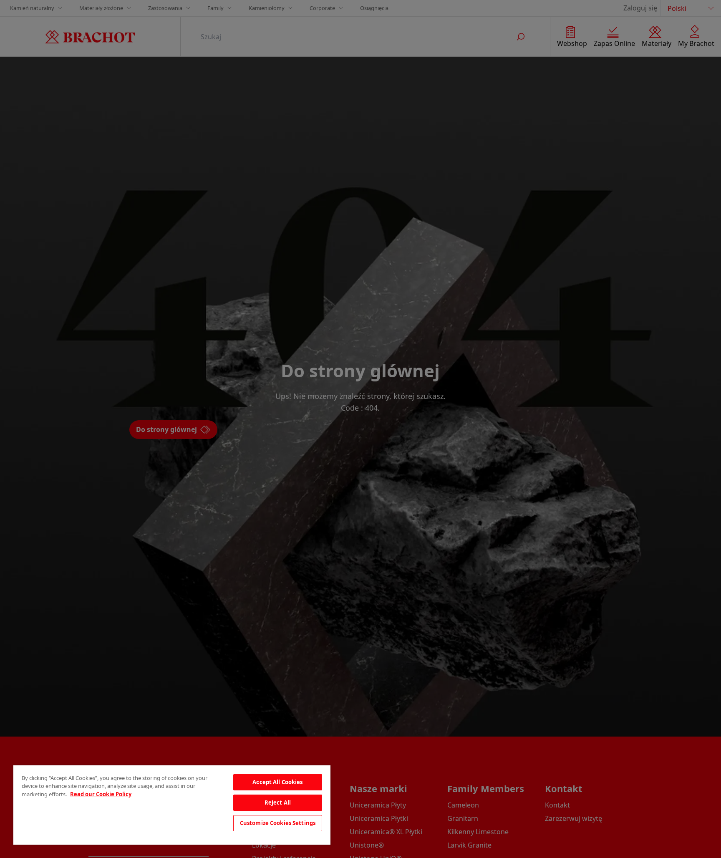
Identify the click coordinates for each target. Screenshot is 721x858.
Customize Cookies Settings (277, 823)
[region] (171, 805)
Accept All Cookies (277, 782)
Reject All (278, 802)
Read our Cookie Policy (100, 794)
